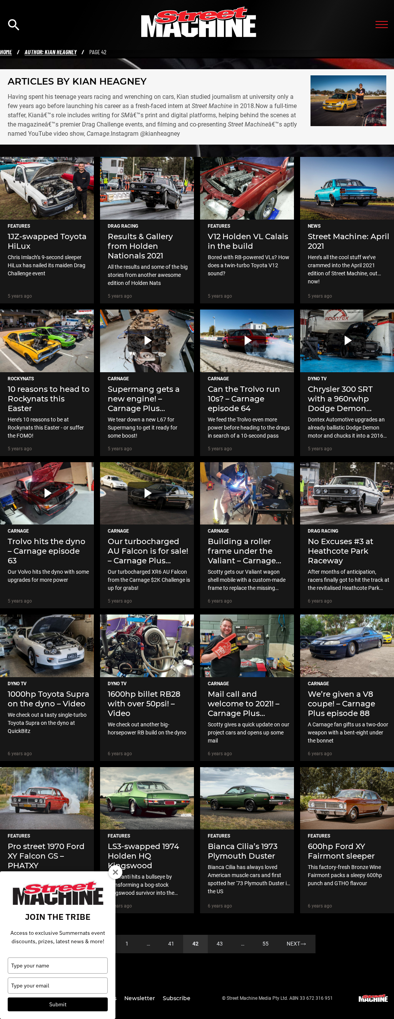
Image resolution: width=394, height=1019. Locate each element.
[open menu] (382, 25)
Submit (58, 1004)
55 (265, 944)
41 (171, 944)
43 (220, 944)
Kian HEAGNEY (109, 81)
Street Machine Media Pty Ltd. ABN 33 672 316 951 (280, 998)
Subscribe (176, 998)
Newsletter (140, 998)
